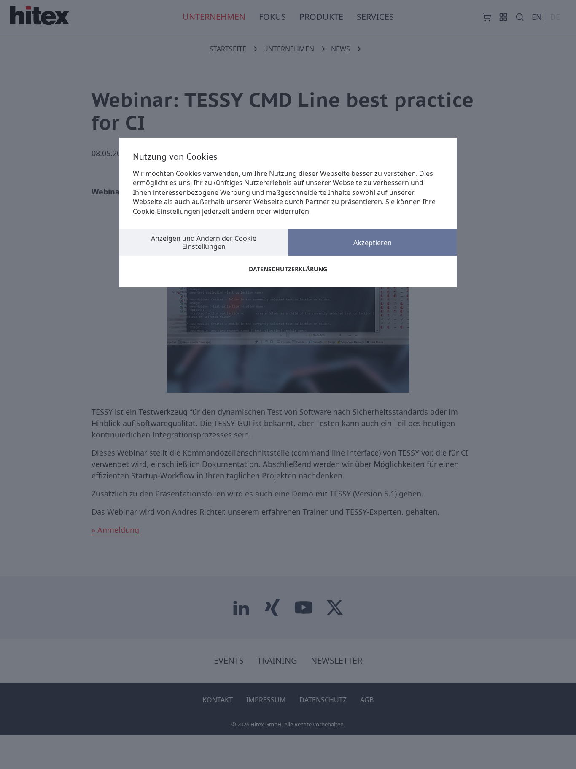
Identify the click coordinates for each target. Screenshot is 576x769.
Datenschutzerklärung (288, 269)
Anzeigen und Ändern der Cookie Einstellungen (203, 242)
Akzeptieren (372, 242)
